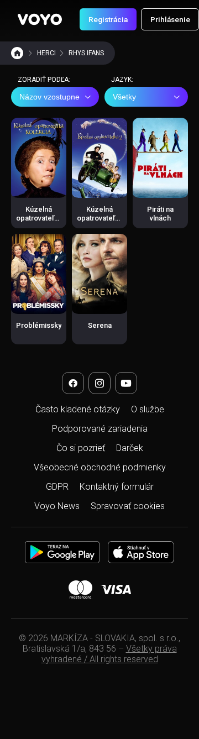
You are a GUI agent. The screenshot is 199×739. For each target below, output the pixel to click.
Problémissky (38, 325)
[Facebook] (73, 383)
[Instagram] (99, 383)
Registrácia (108, 19)
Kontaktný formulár (117, 486)
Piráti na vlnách (160, 213)
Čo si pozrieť (80, 448)
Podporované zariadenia (100, 428)
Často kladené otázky (77, 409)
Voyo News (57, 506)
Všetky (124, 96)
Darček (129, 448)
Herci (46, 53)
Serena (100, 325)
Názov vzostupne (49, 96)
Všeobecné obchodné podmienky (100, 467)
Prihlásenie (170, 19)
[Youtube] (126, 383)
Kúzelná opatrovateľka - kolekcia (39, 218)
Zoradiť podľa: (44, 79)
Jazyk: (122, 79)
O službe (147, 409)
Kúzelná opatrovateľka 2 (100, 218)
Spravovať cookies (128, 506)
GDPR (57, 486)
